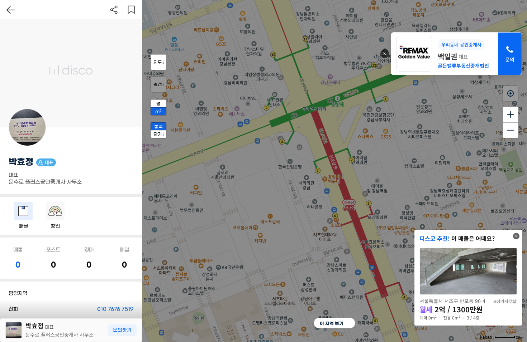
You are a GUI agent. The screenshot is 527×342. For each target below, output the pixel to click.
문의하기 (122, 330)
